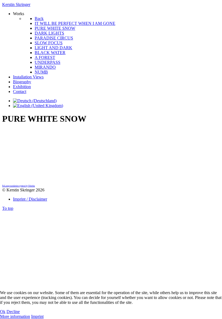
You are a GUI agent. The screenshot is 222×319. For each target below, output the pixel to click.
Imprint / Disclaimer (30, 199)
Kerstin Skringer (16, 4)
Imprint (37, 316)
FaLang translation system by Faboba (18, 186)
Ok (2, 311)
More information (15, 316)
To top (7, 208)
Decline (13, 311)
